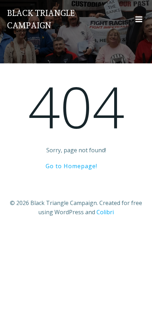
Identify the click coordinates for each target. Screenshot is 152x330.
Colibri (105, 212)
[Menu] (139, 19)
